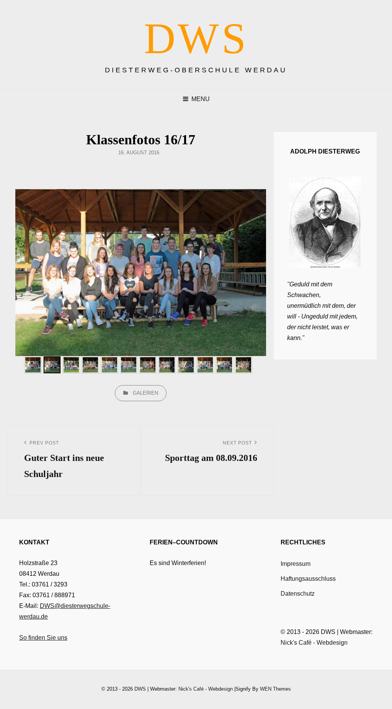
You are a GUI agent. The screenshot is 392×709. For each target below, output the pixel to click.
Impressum (295, 563)
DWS (196, 38)
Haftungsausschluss (308, 578)
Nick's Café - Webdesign (314, 642)
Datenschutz (298, 593)
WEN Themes (275, 689)
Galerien (145, 393)
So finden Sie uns (43, 637)
